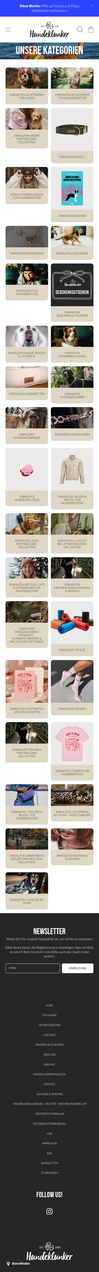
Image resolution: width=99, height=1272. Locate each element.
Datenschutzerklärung (49, 1124)
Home (49, 1005)
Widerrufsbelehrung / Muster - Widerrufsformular (49, 1104)
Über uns (49, 1055)
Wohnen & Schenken (50, 1045)
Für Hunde (49, 1015)
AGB (49, 1134)
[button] (8, 29)
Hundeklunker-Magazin (49, 1074)
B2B (49, 1153)
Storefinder (49, 1173)
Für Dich (49, 1035)
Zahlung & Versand (49, 1094)
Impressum (49, 1143)
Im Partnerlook (49, 1025)
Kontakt (49, 1065)
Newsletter (49, 1163)
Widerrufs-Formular (49, 1114)
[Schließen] (92, 6)
